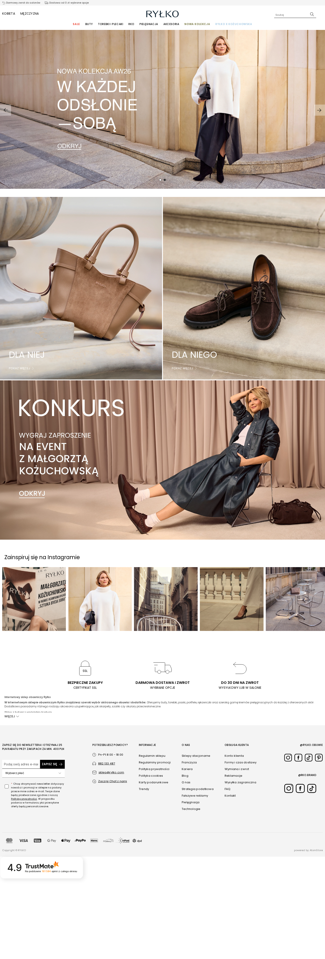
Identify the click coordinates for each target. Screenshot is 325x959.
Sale (76, 24)
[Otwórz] (60, 773)
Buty (89, 24)
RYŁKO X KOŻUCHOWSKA (233, 24)
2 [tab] (165, 180)
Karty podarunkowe (153, 782)
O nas (186, 782)
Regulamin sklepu (152, 756)
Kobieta (8, 13)
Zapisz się (49, 764)
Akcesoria (171, 24)
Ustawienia (250, 945)
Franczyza (189, 762)
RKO (131, 24)
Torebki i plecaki (110, 24)
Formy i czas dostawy (240, 762)
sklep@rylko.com (111, 772)
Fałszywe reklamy (195, 796)
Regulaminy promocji (155, 762)
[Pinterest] (319, 758)
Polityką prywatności (24, 799)
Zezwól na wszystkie (250, 923)
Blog (185, 776)
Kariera (187, 769)
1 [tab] (160, 180)
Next (319, 110)
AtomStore (316, 850)
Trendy (144, 789)
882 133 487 (106, 763)
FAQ (228, 789)
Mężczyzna (29, 13)
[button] (109, 781)
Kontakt (230, 796)
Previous (5, 110)
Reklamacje (234, 776)
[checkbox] (7, 786)
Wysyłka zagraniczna (240, 782)
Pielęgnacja (149, 24)
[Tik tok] (309, 758)
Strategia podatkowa (198, 789)
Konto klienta (234, 756)
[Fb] (298, 758)
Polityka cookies (151, 776)
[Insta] (288, 758)
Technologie (191, 809)
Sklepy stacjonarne (196, 756)
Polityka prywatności (154, 769)
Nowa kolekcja (197, 24)
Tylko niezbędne (250, 936)
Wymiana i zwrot (237, 769)
